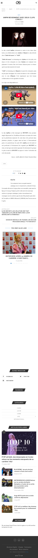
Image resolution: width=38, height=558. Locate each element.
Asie (18, 416)
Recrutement (14, 549)
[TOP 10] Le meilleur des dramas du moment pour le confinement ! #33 (25, 508)
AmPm (4, 163)
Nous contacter (23, 549)
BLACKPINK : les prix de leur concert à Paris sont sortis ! (23, 470)
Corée (19, 408)
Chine (19, 413)
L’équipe (20, 547)
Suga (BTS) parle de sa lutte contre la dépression (24, 496)
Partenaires (27, 547)
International (19, 419)
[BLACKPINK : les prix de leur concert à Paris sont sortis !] (7, 472)
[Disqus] (19, 289)
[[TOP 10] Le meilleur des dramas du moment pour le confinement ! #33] (7, 509)
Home (3, 9)
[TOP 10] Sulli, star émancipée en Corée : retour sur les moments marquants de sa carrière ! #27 (18, 459)
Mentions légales (12, 547)
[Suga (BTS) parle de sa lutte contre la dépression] (7, 498)
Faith (22, 22)
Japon (10, 9)
